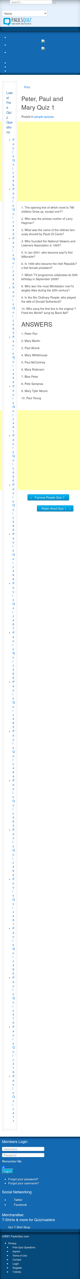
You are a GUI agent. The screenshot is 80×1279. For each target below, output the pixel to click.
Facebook (20, 1205)
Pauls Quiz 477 (14, 1098)
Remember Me (12, 1161)
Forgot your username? (23, 1183)
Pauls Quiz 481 (14, 901)
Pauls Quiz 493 (14, 310)
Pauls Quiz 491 (14, 408)
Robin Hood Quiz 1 (54, 508)
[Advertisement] (40, 161)
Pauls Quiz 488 (14, 556)
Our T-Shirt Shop (19, 1227)
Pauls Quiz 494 (14, 260)
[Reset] (54, 3)
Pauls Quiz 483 (14, 802)
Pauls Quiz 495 (14, 211)
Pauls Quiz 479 (14, 1000)
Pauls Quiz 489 (14, 507)
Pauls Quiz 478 (14, 1049)
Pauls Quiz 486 (14, 655)
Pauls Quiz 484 (14, 753)
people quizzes (44, 117)
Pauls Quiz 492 (14, 359)
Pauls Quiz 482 (14, 852)
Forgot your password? (23, 1179)
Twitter (18, 1200)
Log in (8, 1171)
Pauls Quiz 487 (14, 605)
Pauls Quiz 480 (14, 950)
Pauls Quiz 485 (14, 704)
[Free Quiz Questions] (17, 21)
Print (27, 87)
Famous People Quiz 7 (49, 497)
